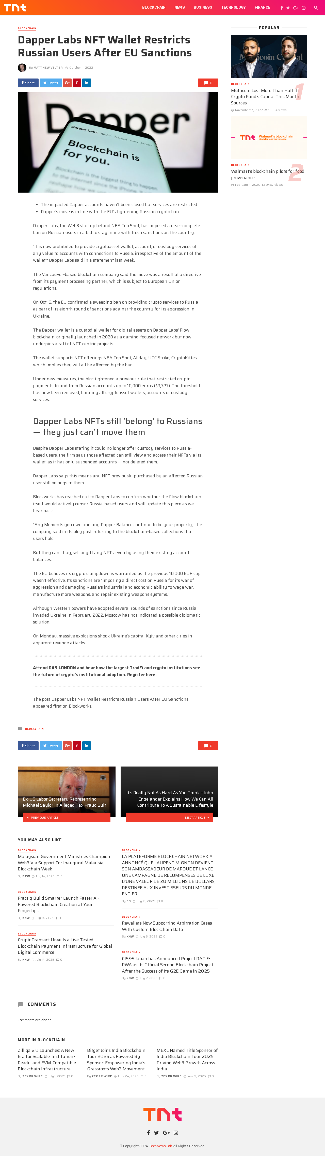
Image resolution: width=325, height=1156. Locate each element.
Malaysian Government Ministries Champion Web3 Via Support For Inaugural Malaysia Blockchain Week (64, 862)
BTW (26, 876)
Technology (233, 7)
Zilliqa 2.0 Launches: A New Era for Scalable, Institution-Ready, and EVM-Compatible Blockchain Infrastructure (47, 1059)
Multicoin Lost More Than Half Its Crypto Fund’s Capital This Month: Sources (265, 96)
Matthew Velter (48, 67)
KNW (26, 917)
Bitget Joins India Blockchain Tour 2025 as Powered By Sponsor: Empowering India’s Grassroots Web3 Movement (116, 1059)
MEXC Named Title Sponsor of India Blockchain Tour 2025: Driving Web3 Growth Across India (187, 1059)
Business (203, 7)
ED (128, 901)
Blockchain (154, 7)
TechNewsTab (160, 1146)
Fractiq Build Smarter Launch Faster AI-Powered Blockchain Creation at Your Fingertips (58, 904)
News (179, 7)
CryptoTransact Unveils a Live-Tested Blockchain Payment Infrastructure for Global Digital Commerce (65, 946)
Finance (262, 7)
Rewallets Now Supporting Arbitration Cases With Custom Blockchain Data (167, 926)
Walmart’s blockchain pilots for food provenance (267, 174)
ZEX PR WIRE (32, 1076)
